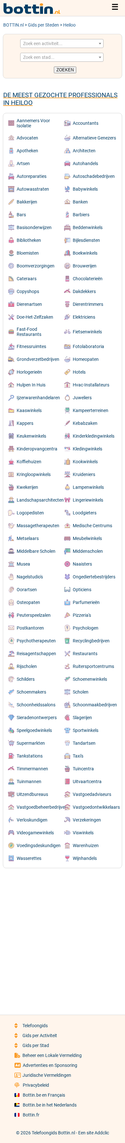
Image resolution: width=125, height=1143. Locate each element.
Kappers (25, 423)
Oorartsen (27, 589)
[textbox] (62, 43)
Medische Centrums (92, 525)
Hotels (79, 372)
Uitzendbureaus (32, 794)
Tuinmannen (29, 781)
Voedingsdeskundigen (39, 845)
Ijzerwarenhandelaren (38, 397)
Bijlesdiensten (86, 240)
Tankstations (30, 755)
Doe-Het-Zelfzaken (35, 317)
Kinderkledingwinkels (93, 436)
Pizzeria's (82, 615)
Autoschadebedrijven (94, 176)
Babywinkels (85, 189)
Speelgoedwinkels (34, 730)
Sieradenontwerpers (37, 717)
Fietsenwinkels (87, 331)
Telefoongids (35, 1025)
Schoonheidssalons (36, 704)
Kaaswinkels (29, 410)
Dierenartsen (29, 304)
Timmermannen (32, 768)
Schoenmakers (31, 692)
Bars (21, 214)
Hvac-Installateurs (91, 384)
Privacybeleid (36, 1085)
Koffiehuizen (29, 461)
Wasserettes (29, 858)
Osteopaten (28, 602)
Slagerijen (82, 717)
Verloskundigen (32, 819)
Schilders (26, 679)
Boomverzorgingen (35, 265)
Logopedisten (30, 512)
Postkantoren (30, 628)
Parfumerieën (86, 602)
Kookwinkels (85, 461)
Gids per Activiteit (39, 1035)
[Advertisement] (62, 937)
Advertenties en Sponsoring (50, 1065)
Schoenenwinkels (90, 679)
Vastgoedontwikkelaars (96, 807)
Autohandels (85, 163)
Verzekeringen (87, 819)
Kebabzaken (85, 423)
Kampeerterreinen (90, 410)
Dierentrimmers (88, 304)
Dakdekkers (84, 291)
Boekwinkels (85, 253)
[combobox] (62, 43)
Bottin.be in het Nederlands (50, 1104)
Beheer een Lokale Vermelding (52, 1055)
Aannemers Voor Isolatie (33, 123)
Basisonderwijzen (34, 227)
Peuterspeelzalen (34, 615)
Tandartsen (84, 743)
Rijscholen (27, 666)
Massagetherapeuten (38, 525)
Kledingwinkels (87, 448)
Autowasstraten (33, 189)
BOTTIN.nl (13, 25)
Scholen (80, 692)
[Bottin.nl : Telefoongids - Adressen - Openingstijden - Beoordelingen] (35, 12)
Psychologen (85, 628)
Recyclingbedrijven (91, 640)
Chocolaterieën (88, 278)
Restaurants (85, 653)
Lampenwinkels (88, 487)
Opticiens (82, 589)
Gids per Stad (35, 1045)
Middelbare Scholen (36, 551)
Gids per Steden (43, 25)
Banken (80, 201)
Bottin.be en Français (44, 1095)
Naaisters (82, 564)
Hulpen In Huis (31, 384)
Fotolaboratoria (88, 346)
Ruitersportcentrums (93, 666)
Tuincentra (83, 768)
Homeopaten (86, 359)
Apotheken (27, 150)
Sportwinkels (85, 730)
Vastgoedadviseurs (92, 794)
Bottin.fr (31, 1114)
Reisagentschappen (36, 653)
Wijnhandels (85, 858)
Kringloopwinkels (34, 474)
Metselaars (28, 538)
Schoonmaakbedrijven (95, 704)
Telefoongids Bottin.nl (53, 1132)
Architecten (84, 150)
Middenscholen (88, 551)
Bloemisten (28, 253)
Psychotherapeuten (36, 640)
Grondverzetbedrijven (38, 359)
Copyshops (28, 291)
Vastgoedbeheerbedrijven (42, 807)
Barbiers (81, 214)
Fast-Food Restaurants (29, 332)
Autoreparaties (31, 176)
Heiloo (69, 25)
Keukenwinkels (31, 436)
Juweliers (82, 397)
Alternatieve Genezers (94, 137)
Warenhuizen (86, 845)
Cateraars (27, 278)
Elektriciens (84, 317)
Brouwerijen (84, 265)
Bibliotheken (29, 240)
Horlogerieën (29, 372)
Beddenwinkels (88, 227)
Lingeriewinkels (88, 500)
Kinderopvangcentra (37, 448)
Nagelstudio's (30, 576)
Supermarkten (31, 743)
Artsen (23, 163)
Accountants (85, 123)
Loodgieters (84, 512)
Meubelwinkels (87, 538)
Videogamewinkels (35, 832)
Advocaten (27, 137)
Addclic (102, 1132)
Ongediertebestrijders (94, 576)
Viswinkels (83, 832)
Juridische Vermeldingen (46, 1075)
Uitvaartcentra (87, 781)
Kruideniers (84, 474)
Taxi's (78, 755)
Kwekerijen (27, 487)
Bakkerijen (27, 201)
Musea (23, 564)
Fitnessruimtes (31, 346)
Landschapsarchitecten (40, 500)
